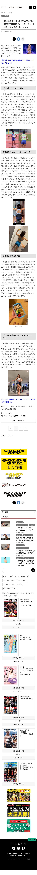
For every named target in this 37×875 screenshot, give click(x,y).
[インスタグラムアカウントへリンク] (18, 849)
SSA (24, 416)
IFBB (4, 577)
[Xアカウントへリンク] (13, 849)
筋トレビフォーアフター (9, 588)
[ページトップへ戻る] (32, 840)
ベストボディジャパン (9, 580)
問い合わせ (13, 855)
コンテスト (8, 413)
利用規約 (15, 853)
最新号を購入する (18, 620)
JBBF (10, 577)
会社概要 (9, 853)
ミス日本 (19, 584)
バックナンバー (18, 627)
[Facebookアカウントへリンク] (23, 849)
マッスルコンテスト (8, 584)
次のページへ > (18, 420)
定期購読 (18, 624)
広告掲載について (22, 855)
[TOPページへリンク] (11, 7)
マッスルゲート (22, 580)
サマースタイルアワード (13, 416)
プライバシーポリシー (24, 853)
